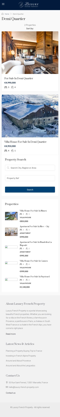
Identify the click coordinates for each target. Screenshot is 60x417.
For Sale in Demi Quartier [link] (18, 78)
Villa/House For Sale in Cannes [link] (34, 261)
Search (30, 189)
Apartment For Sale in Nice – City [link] (34, 226)
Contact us (10, 393)
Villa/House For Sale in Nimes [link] (33, 211)
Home (7, 14)
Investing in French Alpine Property (21, 356)
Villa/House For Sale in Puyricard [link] (35, 276)
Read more (10, 334)
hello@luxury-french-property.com (24, 387)
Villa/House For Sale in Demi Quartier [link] (25, 142)
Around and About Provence (18, 361)
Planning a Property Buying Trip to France (24, 351)
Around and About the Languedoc (20, 365)
